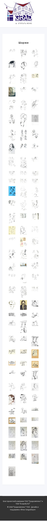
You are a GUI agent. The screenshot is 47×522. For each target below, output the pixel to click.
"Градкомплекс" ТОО (23, 11)
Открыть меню (25, 23)
